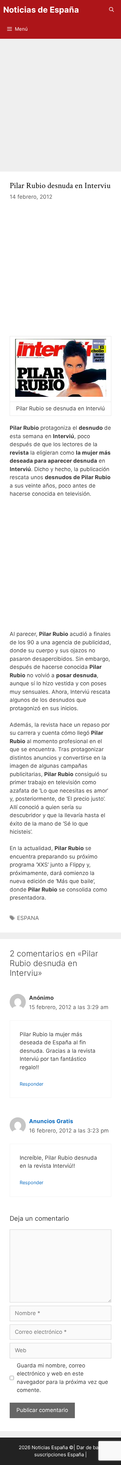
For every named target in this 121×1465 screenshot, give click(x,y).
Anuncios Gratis (51, 1121)
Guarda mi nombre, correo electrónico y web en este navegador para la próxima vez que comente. (62, 1378)
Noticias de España (41, 10)
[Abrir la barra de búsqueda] (111, 9)
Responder (31, 1084)
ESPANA (28, 918)
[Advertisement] (60, 102)
